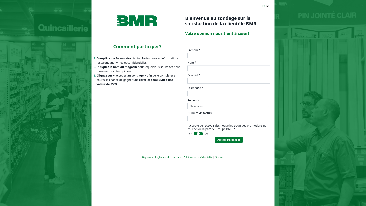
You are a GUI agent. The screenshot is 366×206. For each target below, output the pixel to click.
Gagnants (147, 157)
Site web (219, 157)
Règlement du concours (168, 157)
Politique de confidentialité (197, 157)
